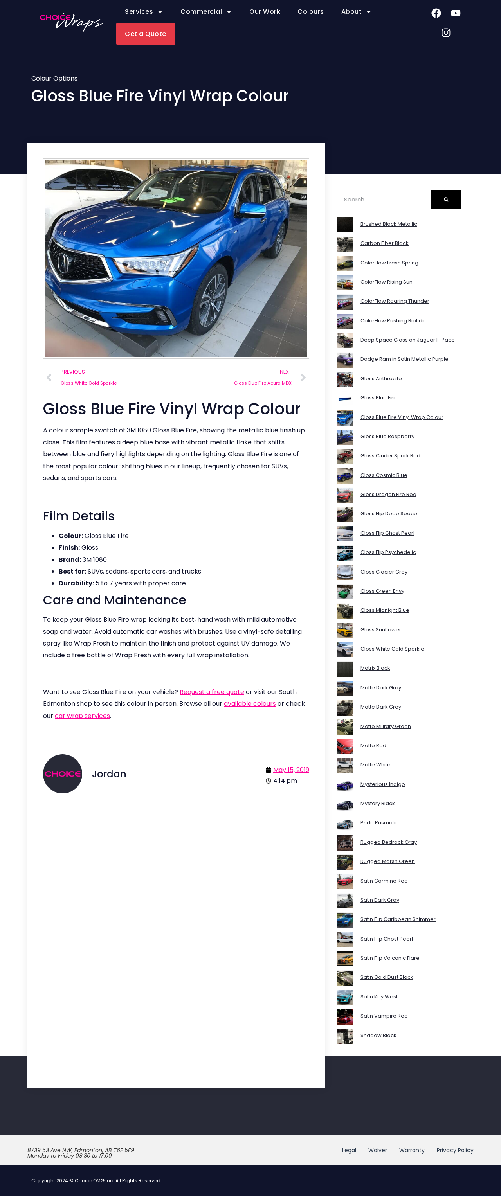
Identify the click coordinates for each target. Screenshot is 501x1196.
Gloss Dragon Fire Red (388, 494)
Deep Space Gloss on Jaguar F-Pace (407, 340)
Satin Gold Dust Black (386, 977)
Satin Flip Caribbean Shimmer (398, 919)
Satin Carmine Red (384, 881)
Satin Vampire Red (384, 1016)
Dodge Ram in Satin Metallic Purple (404, 359)
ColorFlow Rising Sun (386, 282)
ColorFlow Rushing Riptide (393, 320)
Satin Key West (379, 996)
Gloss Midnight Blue (384, 610)
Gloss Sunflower (380, 629)
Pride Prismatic (379, 822)
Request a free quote (212, 691)
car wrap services (82, 715)
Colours (310, 11)
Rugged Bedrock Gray (388, 842)
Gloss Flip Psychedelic (388, 552)
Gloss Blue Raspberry (387, 436)
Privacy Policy (455, 1150)
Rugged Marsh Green (387, 861)
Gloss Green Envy (382, 591)
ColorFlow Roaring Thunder (394, 301)
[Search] (446, 199)
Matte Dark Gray (380, 687)
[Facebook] (436, 13)
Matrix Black (375, 668)
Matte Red (373, 745)
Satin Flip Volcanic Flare (390, 958)
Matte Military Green (385, 726)
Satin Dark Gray (379, 900)
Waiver (377, 1150)
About (351, 11)
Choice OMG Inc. (94, 1180)
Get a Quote (145, 33)
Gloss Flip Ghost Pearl (387, 533)
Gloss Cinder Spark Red (390, 455)
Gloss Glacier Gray (383, 572)
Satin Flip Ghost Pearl (386, 938)
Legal (349, 1150)
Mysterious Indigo (382, 784)
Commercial (201, 11)
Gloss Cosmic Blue (383, 475)
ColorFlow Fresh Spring (389, 262)
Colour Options (54, 78)
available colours (250, 703)
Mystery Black (377, 803)
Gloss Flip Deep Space (388, 513)
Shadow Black (378, 1035)
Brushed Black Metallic (388, 224)
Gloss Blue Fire (378, 397)
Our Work (264, 11)
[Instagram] (446, 32)
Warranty (412, 1150)
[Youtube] (456, 13)
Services (139, 11)
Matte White (375, 764)
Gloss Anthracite (381, 378)
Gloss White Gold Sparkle (392, 649)
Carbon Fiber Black (384, 243)
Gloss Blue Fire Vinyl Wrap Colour (401, 417)
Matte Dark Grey (380, 706)
